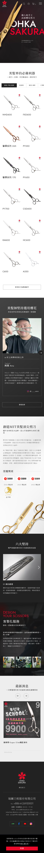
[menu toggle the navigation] (40, 3)
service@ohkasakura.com (24, 810)
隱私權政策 (24, 844)
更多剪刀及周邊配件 (22, 287)
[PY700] (12, 197)
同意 (22, 848)
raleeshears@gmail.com (30, 812)
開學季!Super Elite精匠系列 (15, 742)
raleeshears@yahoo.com (13, 812)
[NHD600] (12, 102)
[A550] (32, 259)
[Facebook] (19, 823)
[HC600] (32, 228)
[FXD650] (32, 102)
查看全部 (22, 405)
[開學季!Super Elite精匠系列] (22, 719)
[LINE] (13, 823)
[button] (24, 3)
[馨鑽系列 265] (12, 134)
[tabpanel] (22, 31)
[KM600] (12, 228)
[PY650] (32, 165)
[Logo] (4, 4)
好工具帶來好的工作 (15, 357)
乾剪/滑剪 (32, 85)
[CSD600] (32, 197)
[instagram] (31, 823)
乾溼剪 (21, 85)
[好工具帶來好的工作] (22, 335)
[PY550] (32, 134)
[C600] (12, 259)
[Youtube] (25, 823)
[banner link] (18, 662)
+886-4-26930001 (23, 803)
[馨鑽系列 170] (12, 165)
